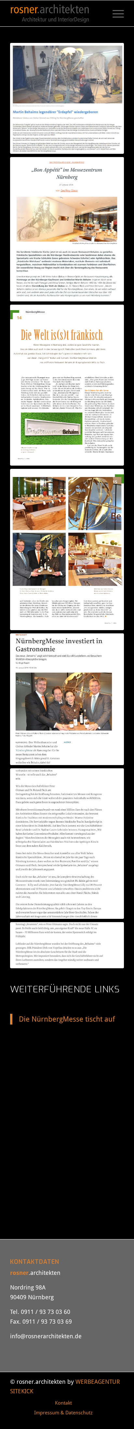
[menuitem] (115, 13)
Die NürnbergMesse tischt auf (67, 1019)
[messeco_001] (67, 385)
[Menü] (115, 13)
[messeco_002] (67, 549)
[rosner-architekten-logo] (55, 13)
